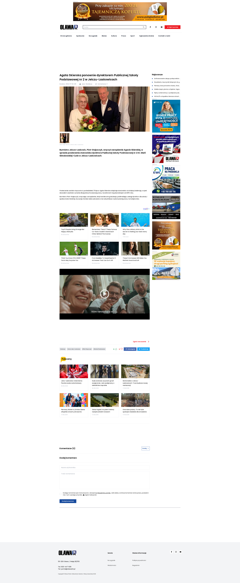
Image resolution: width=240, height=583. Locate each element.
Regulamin (136, 565)
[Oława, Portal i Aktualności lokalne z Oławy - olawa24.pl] (69, 27)
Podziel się (144, 349)
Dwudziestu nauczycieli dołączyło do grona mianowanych (167, 82)
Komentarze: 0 (102, 84)
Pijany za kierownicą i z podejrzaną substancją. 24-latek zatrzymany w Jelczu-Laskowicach (167, 93)
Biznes (104, 36)
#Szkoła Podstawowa (99, 349)
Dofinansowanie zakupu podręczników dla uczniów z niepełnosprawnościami (167, 78)
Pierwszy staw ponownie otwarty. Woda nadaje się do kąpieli (167, 86)
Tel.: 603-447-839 (64, 567)
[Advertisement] (120, 55)
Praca (123, 36)
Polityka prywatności (139, 560)
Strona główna (66, 36)
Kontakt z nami (164, 36)
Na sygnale (93, 36)
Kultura (114, 36)
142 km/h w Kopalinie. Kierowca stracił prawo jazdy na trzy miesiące (167, 96)
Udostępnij (131, 349)
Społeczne (80, 36)
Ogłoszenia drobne (146, 36)
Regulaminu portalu (104, 493)
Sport (132, 36)
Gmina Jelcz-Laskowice (74, 349)
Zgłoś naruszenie (139, 342)
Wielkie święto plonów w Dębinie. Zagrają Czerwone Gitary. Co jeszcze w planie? (167, 89)
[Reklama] (120, 11)
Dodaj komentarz (68, 501)
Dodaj (144, 448)
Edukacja (62, 349)
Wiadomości (112, 565)
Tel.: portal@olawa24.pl (66, 569)
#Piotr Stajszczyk (86, 349)
